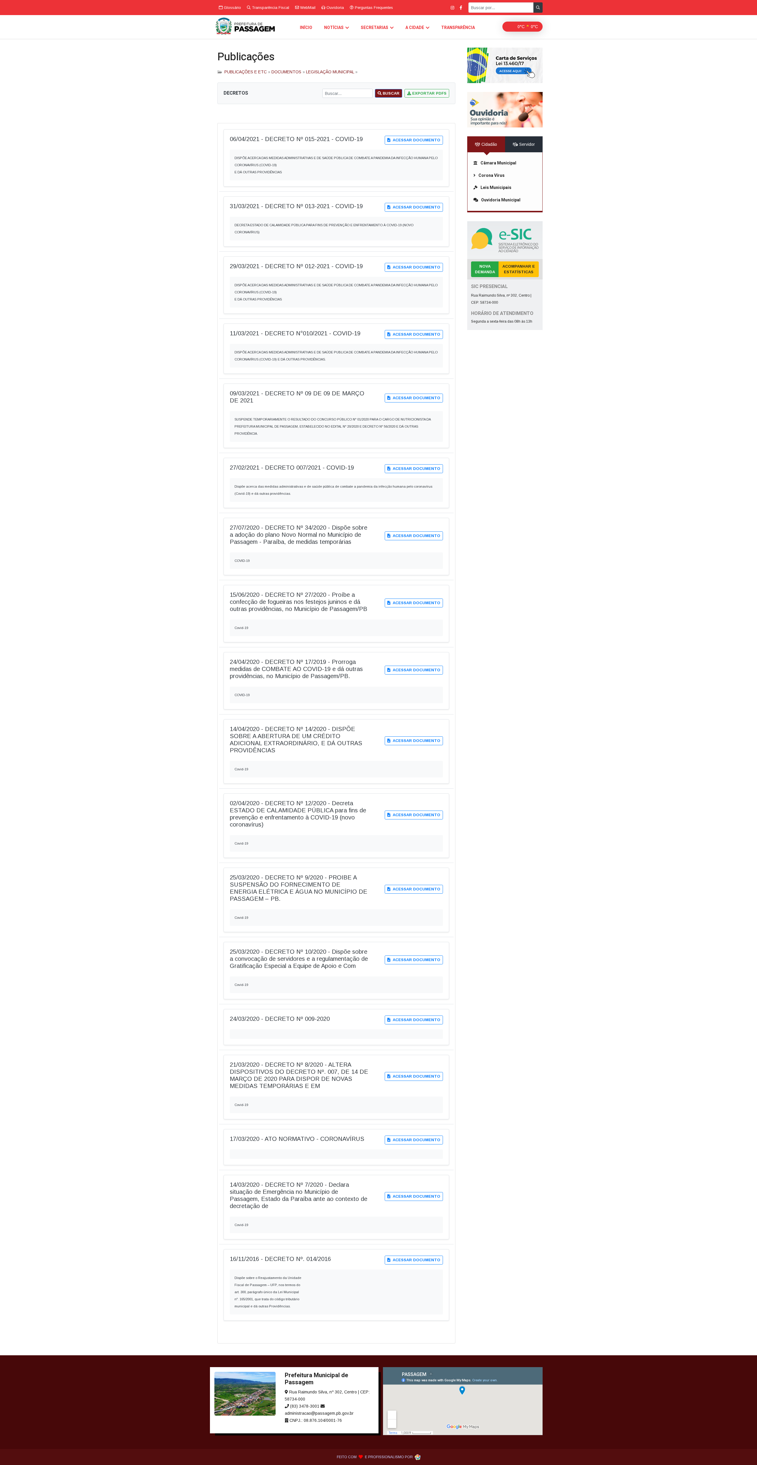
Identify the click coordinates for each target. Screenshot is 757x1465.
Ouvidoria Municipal (500, 200)
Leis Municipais (496, 188)
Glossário (232, 7)
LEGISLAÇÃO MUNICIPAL (330, 71)
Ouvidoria (334, 7)
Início (306, 28)
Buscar (390, 93)
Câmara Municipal (498, 163)
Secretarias (374, 28)
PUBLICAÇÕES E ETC (245, 71)
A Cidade (414, 28)
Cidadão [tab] (488, 144)
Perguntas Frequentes (373, 7)
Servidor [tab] (526, 144)
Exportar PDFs (429, 93)
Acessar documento (416, 140)
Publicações (246, 57)
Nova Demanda (485, 269)
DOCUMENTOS (286, 71)
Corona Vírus (491, 175)
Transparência (458, 28)
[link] (505, 65)
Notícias (334, 28)
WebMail (307, 7)
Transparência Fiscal (270, 7)
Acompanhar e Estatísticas (518, 269)
